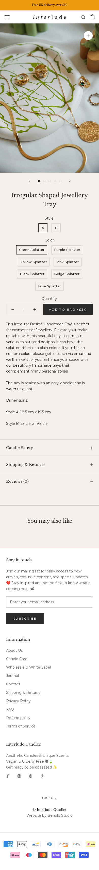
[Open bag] (92, 16)
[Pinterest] (30, 775)
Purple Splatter (67, 250)
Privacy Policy (18, 701)
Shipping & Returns (25, 464)
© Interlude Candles (50, 810)
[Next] (70, 181)
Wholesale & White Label (28, 667)
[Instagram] (19, 775)
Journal (12, 675)
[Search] (83, 17)
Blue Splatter (49, 286)
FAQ (10, 709)
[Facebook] (7, 775)
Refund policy (18, 717)
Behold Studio (60, 815)
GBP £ (47, 798)
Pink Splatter (67, 262)
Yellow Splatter (34, 262)
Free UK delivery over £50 (49, 5)
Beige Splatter (66, 274)
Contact (13, 684)
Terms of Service (21, 726)
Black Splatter (32, 274)
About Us (14, 650)
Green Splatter (31, 250)
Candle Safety (19, 447)
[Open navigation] (7, 17)
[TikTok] (42, 775)
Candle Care (16, 659)
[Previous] (29, 181)
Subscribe (25, 618)
